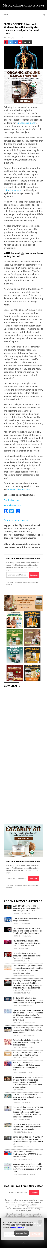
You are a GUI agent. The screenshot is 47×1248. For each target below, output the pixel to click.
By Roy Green (26, 923)
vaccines (32, 538)
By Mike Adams (27, 1090)
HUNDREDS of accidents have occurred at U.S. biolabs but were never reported (27, 1097)
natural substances (13, 190)
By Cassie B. (26, 948)
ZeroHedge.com (11, 500)
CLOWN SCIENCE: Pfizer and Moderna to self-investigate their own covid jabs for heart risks (26, 908)
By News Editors (27, 1048)
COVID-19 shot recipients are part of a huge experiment (28, 919)
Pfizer (28, 531)
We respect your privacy (35, 1207)
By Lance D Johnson (28, 1023)
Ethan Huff (19, 38)
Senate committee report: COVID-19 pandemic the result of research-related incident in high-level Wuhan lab (28, 1140)
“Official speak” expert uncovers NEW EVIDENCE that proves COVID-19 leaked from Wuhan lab (27, 1126)
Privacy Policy (17, 1227)
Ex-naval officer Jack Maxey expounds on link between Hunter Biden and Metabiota (27, 955)
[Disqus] (23, 722)
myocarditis (19, 531)
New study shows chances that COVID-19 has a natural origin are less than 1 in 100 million (26, 943)
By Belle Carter (26, 936)
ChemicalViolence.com (19, 489)
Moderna (8, 531)
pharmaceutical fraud (14, 535)
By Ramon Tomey (27, 1005)
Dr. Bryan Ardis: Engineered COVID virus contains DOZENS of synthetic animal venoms (27, 1030)
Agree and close (22, 1233)
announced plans (26, 123)
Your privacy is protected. (14, 582)
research (30, 535)
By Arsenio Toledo (28, 976)
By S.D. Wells (26, 993)
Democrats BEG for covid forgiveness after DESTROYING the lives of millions (27, 1154)
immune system (27, 528)
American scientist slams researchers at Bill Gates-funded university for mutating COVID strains (26, 1066)
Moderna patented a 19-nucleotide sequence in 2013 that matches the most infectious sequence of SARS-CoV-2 (27, 1168)
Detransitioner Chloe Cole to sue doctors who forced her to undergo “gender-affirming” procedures (27, 930)
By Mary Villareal (27, 1147)
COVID (16, 528)
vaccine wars (20, 538)
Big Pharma (24, 525)
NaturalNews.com (12, 505)
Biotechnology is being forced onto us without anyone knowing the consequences (27, 1042)
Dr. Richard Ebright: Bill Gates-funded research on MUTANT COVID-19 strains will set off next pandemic (28, 1000)
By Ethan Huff (26, 913)
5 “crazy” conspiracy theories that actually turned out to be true (27, 1054)
